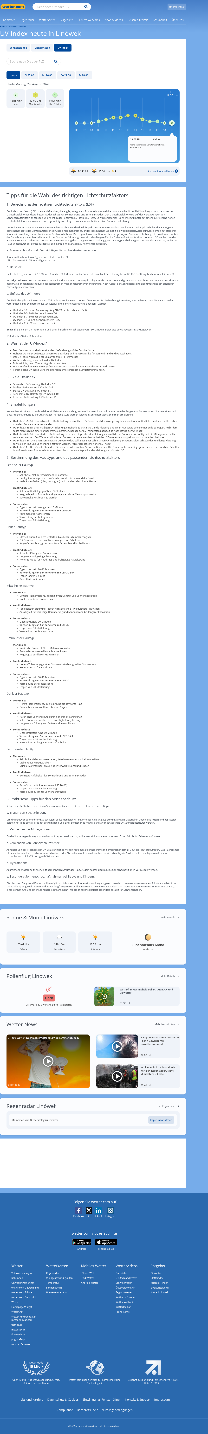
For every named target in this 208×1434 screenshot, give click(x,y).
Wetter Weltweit (125, 1302)
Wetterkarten (57, 1265)
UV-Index (63, 47)
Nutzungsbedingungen (117, 1410)
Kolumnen (17, 1277)
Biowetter (155, 1273)
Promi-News (123, 1311)
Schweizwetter (124, 1282)
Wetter (17, 1265)
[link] (8, 20)
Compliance (65, 1410)
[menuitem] (8, 19)
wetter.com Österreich (23, 1297)
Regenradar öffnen (161, 1120)
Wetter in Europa (125, 1297)
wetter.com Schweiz (22, 1292)
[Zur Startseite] (13, 7)
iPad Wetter (87, 1277)
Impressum (162, 1399)
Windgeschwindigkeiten (59, 1277)
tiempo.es (16, 1324)
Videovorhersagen (21, 1273)
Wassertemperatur (56, 1292)
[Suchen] (85, 6)
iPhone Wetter (89, 1273)
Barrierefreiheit (87, 1410)
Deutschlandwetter (126, 1277)
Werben (15, 1302)
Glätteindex (156, 1277)
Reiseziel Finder (159, 1282)
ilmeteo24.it (18, 1334)
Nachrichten (122, 1273)
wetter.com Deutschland (25, 1287)
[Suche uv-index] (55, 61)
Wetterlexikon (123, 1306)
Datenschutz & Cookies (63, 1399)
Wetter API (17, 1311)
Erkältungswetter (159, 1287)
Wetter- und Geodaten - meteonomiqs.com (24, 1318)
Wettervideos (127, 1265)
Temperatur (52, 1282)
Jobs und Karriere (31, 1399)
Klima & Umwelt (159, 1292)
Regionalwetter (124, 1292)
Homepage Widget (21, 1306)
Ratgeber (157, 1265)
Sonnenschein (54, 1287)
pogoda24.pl (18, 1339)
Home (3, 26)
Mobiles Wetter (93, 1265)
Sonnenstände (18, 47)
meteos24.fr (18, 1329)
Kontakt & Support (137, 1399)
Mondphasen (42, 47)
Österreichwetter (125, 1287)
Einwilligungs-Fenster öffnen (102, 1399)
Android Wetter (89, 1282)
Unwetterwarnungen (22, 1282)
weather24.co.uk (20, 1344)
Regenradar (52, 1273)
